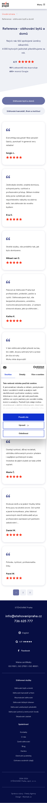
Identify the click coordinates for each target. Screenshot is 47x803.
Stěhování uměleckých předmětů (23, 707)
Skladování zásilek (23, 716)
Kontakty (23, 732)
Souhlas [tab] (8, 374)
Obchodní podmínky (23, 755)
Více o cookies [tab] (37, 374)
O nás (23, 737)
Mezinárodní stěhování (23, 697)
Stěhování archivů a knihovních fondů (23, 711)
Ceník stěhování (23, 741)
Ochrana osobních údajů (23, 760)
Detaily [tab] (22, 374)
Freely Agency (30, 793)
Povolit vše (23, 417)
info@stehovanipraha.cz (23, 616)
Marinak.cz (27, 796)
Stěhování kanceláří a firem (23, 692)
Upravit (22, 425)
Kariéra (23, 751)
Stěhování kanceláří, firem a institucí (23, 111)
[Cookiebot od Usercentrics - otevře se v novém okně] (33, 367)
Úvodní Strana (8, 14)
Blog (23, 746)
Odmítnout (23, 433)
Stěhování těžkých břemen (23, 702)
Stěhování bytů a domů (23, 100)
